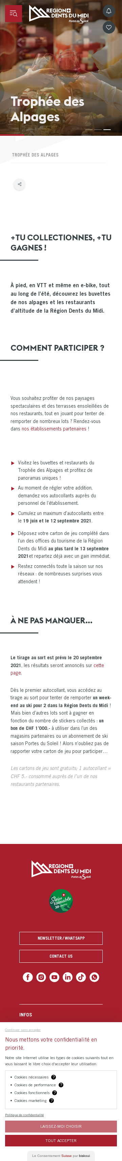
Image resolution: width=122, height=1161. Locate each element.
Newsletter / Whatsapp (61, 938)
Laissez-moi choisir (61, 1126)
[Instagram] (42, 976)
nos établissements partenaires (54, 428)
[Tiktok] (79, 976)
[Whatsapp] (92, 976)
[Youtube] (54, 976)
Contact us (61, 956)
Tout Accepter (61, 1140)
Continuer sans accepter (23, 1030)
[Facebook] (30, 976)
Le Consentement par (61, 1156)
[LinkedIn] (67, 976)
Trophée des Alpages (35, 155)
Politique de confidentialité (24, 1115)
